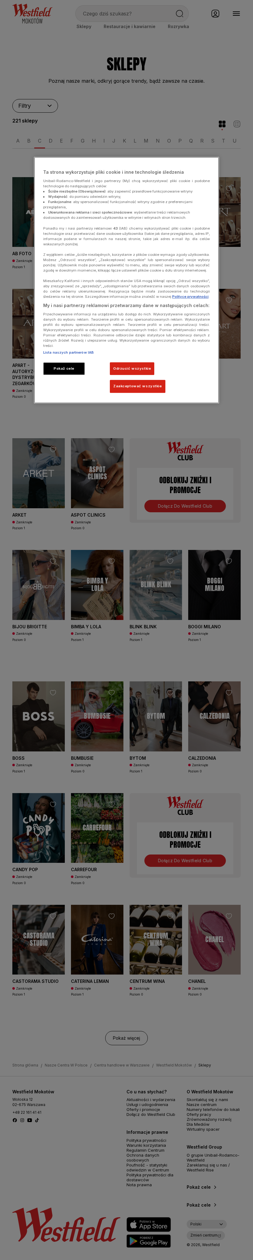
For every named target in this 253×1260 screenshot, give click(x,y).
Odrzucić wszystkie (132, 368)
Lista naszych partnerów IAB (68, 352)
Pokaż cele (64, 368)
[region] (126, 280)
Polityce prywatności (190, 297)
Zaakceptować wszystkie (137, 386)
